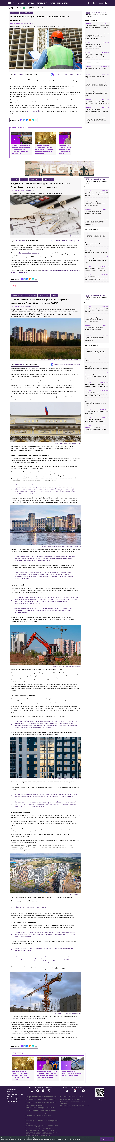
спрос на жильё (31, 111)
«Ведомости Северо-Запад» (29, 253)
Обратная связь (12, 1104)
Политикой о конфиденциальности (67, 1139)
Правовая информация (15, 1099)
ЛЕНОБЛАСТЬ (48, 179)
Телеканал (42, 3)
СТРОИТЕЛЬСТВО (31, 295)
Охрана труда (12, 1101)
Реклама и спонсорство (15, 1094)
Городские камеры (59, 3)
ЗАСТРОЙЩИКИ (44, 295)
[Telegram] (24, 120)
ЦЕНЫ (54, 295)
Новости (21, 3)
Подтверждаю (106, 1139)
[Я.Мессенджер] (33, 120)
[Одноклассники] (30, 120)
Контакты (10, 1091)
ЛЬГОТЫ (24, 179)
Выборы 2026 (12, 1089)
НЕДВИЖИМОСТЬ (26, 12)
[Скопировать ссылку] (36, 120)
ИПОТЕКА (14, 12)
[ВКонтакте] (27, 120)
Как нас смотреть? (13, 1096)
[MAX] (21, 120)
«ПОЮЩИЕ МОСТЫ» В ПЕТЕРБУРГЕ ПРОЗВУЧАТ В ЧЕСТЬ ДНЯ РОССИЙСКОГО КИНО (74, 8)
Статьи (31, 3)
